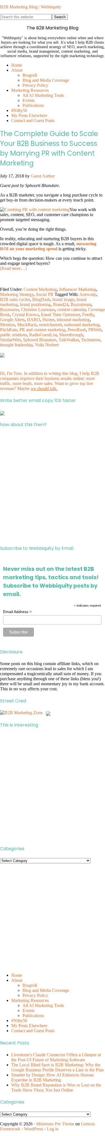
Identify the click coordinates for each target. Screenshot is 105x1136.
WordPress (33, 1128)
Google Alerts (12, 319)
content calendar (71, 309)
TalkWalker (69, 339)
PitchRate (8, 329)
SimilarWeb (10, 339)
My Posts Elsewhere (29, 1025)
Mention (7, 324)
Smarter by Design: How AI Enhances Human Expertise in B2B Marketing (52, 1077)
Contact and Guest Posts (32, 1030)
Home (16, 975)
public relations (13, 334)
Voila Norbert (47, 344)
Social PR (44, 294)
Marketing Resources (30, 1000)
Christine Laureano (38, 309)
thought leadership (16, 344)
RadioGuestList (43, 334)
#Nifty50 (19, 1020)
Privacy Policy (35, 995)
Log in (53, 1128)
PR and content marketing (42, 329)
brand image (63, 299)
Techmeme (90, 339)
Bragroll (29, 985)
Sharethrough (71, 334)
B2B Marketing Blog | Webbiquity (30, 6)
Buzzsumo (9, 309)
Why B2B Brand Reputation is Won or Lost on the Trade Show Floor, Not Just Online (56, 1087)
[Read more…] (13, 268)
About (16, 980)
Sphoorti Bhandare (39, 339)
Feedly (88, 314)
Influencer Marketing (77, 289)
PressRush (76, 329)
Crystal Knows (25, 314)
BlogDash (41, 299)
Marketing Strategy (17, 294)
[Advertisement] (52, 486)
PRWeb (95, 329)
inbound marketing (73, 319)
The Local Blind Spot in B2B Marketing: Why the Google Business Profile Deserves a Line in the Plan (57, 1067)
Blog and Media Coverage (45, 990)
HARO (33, 319)
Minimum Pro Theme (55, 1123)
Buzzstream (81, 304)
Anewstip (87, 294)
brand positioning (35, 304)
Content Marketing (40, 289)
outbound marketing (81, 324)
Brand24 (60, 304)
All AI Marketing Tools (43, 1005)
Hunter (48, 319)
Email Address (17, 611)
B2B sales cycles (15, 299)
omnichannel (50, 324)
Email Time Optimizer (60, 314)
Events (28, 1010)
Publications (33, 1015)
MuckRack (27, 324)
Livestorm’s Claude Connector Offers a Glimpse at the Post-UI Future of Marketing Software (56, 1057)
